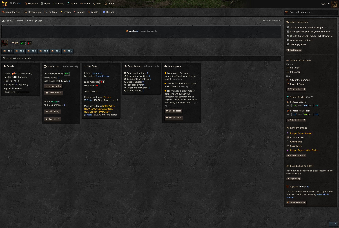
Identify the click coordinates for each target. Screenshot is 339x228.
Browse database (297, 155)
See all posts (175, 110)
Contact (80, 11)
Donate (94, 11)
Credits (67, 11)
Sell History (54, 111)
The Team (52, 11)
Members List (34, 11)
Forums (107, 97)
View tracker (295, 89)
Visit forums (295, 50)
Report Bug (295, 178)
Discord (110, 11)
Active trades (54, 86)
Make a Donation (297, 202)
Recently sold (54, 92)
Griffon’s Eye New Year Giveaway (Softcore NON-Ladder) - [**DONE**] (99, 108)
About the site (12, 11)
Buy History (53, 119)
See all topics (175, 117)
